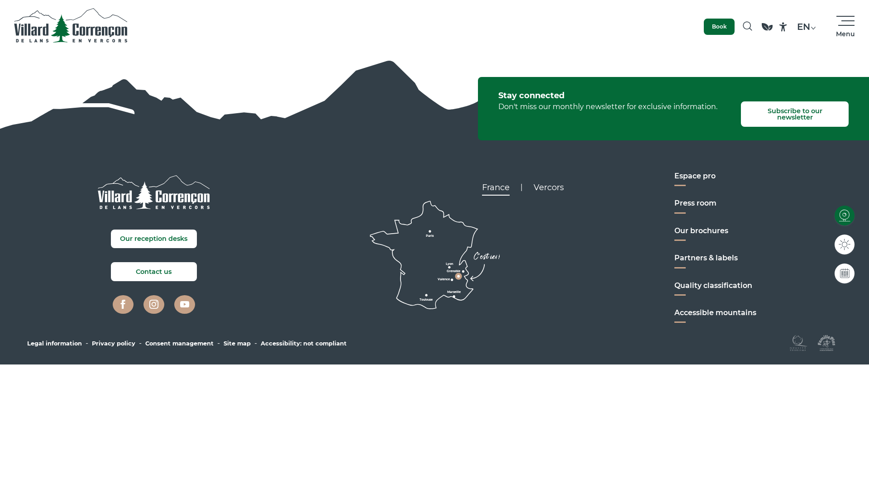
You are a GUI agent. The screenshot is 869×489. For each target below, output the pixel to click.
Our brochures (701, 230)
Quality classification (713, 285)
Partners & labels (706, 258)
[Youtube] (184, 304)
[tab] (495, 187)
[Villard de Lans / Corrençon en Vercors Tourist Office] (71, 27)
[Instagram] (153, 304)
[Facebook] (123, 304)
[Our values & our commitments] (767, 31)
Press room (695, 203)
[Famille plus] (826, 342)
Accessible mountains (715, 312)
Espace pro (695, 176)
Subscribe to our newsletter (795, 114)
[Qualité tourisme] (798, 342)
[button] (747, 26)
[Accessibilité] (783, 27)
